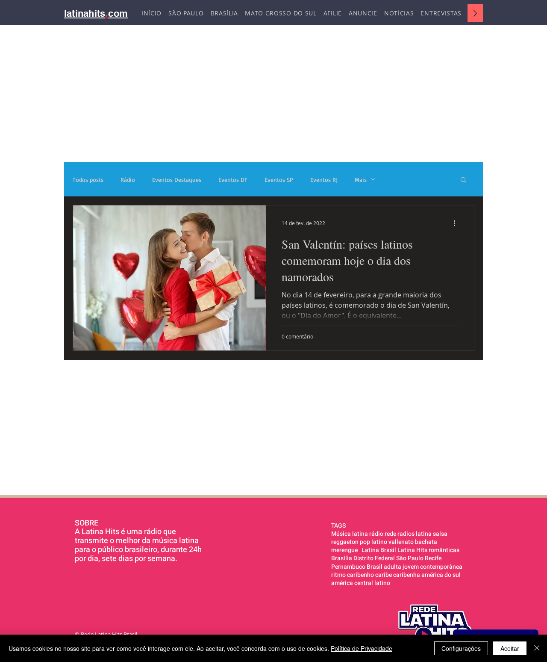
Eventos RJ (324, 179)
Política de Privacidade (361, 648)
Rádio (128, 179)
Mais (361, 179)
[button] (463, 180)
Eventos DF (232, 179)
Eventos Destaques (176, 179)
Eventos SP (279, 179)
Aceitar (509, 648)
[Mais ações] (457, 223)
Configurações (461, 648)
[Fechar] (537, 648)
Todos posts (88, 179)
